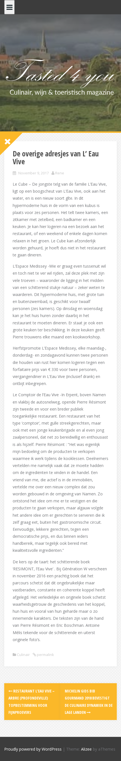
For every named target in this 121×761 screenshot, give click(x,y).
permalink (45, 654)
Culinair (23, 654)
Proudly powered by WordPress (33, 749)
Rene (59, 173)
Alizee (86, 749)
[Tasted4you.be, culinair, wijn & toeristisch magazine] (60, 76)
